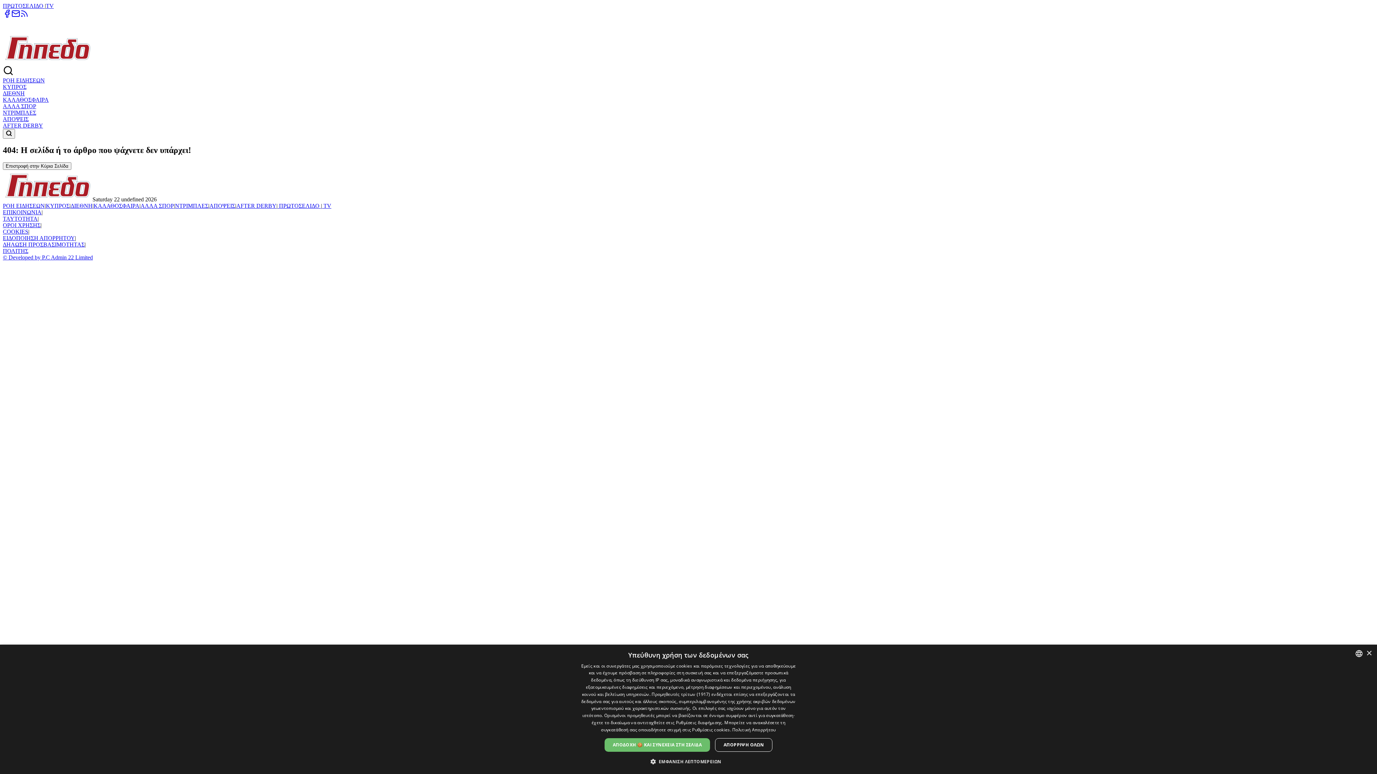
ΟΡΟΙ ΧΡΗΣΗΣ (22, 225)
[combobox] (1359, 653)
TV (50, 6)
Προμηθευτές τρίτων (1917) (681, 694)
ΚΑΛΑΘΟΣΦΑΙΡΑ (26, 100)
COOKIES (15, 232)
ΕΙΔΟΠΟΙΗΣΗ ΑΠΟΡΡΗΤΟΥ (39, 238)
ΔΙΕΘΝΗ (14, 93)
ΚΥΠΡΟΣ (15, 87)
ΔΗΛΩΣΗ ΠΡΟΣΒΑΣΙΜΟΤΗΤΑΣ (44, 245)
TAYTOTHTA (20, 219)
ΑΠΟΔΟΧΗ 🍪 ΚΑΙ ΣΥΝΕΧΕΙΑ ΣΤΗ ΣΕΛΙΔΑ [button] (657, 745)
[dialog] (688, 709)
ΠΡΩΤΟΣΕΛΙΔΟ (24, 6)
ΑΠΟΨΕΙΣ (16, 119)
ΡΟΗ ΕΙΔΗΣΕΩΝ (24, 80)
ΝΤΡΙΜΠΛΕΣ (19, 113)
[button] (688, 761)
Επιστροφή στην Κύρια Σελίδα (37, 166)
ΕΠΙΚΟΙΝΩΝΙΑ (22, 212)
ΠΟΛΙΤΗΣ (15, 251)
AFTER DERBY (23, 126)
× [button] (1369, 653)
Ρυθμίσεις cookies (711, 730)
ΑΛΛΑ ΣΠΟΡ (19, 106)
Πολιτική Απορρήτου (754, 730)
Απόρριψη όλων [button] (744, 745)
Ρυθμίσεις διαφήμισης (699, 723)
